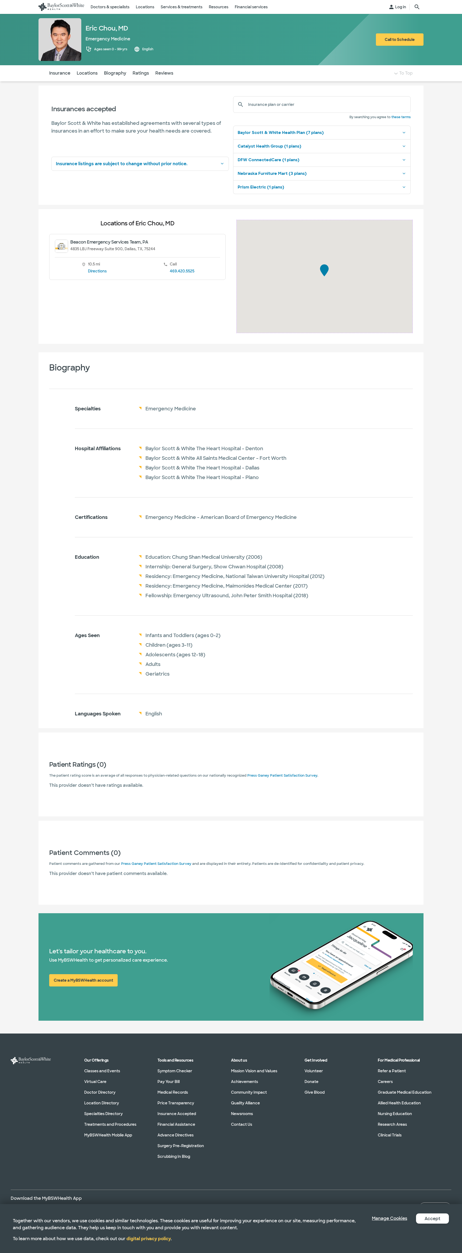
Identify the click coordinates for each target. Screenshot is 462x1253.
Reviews (164, 73)
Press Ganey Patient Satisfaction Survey (282, 775)
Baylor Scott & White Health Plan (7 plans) (281, 132)
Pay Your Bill (168, 1081)
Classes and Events (102, 1071)
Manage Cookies (389, 1218)
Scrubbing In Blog (173, 1156)
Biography (115, 73)
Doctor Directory (100, 1092)
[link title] (61, 7)
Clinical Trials (390, 1135)
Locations (87, 73)
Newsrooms (242, 1113)
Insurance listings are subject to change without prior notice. (121, 163)
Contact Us (241, 1124)
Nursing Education (395, 1113)
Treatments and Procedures (110, 1124)
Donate (311, 1081)
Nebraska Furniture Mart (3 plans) (272, 173)
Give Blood (315, 1092)
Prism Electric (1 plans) (261, 187)
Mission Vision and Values (254, 1071)
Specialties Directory (103, 1113)
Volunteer (314, 1071)
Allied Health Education (399, 1103)
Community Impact (249, 1092)
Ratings (141, 73)
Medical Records (172, 1092)
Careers (385, 1081)
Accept (432, 1218)
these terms (401, 117)
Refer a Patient (392, 1071)
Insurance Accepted (176, 1113)
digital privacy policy (148, 1239)
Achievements (244, 1081)
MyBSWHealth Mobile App (108, 1135)
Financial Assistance (176, 1124)
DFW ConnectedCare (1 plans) (268, 159)
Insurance (59, 73)
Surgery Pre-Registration (180, 1145)
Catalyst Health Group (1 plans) (269, 146)
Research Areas (392, 1124)
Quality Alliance (245, 1103)
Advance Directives (175, 1135)
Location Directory (101, 1103)
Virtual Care (95, 1081)
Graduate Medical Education (405, 1092)
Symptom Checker (174, 1071)
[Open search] (417, 7)
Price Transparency (175, 1103)
